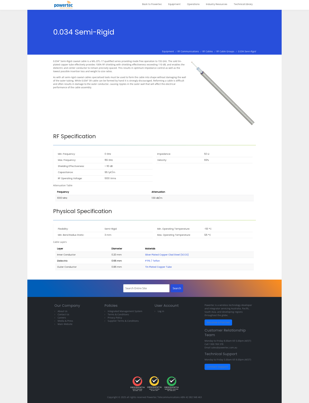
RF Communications (188, 51)
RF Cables (207, 51)
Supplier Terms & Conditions (123, 320)
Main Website (65, 324)
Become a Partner (218, 322)
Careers (62, 317)
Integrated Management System (125, 311)
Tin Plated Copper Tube (158, 267)
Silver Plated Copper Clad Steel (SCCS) (167, 254)
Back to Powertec (152, 4)
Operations (193, 4)
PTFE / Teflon (152, 260)
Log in (161, 311)
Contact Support (217, 367)
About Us (62, 311)
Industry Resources (216, 4)
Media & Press (65, 320)
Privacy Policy (115, 317)
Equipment (174, 4)
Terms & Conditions (118, 314)
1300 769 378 (216, 344)
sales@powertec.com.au (224, 347)
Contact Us (63, 314)
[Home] (64, 5)
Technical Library (243, 4)
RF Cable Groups (225, 51)
